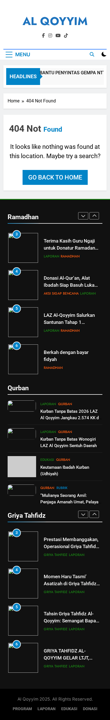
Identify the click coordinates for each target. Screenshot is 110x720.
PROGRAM (22, 708)
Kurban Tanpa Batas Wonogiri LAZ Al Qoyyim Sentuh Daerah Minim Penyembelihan (68, 446)
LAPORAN (47, 708)
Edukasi (47, 459)
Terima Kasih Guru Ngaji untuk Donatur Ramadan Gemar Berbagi (69, 248)
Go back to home (55, 177)
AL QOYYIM (55, 21)
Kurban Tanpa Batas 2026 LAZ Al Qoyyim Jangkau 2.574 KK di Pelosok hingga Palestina (70, 418)
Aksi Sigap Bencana (61, 293)
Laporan (51, 256)
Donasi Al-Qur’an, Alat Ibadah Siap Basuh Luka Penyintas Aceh (69, 285)
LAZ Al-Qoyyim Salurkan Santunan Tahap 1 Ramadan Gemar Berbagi (70, 322)
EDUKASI (69, 708)
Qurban (65, 404)
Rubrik (61, 487)
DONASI (90, 708)
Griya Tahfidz (55, 554)
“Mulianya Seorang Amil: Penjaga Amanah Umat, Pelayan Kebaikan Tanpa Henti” (70, 502)
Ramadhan (70, 256)
